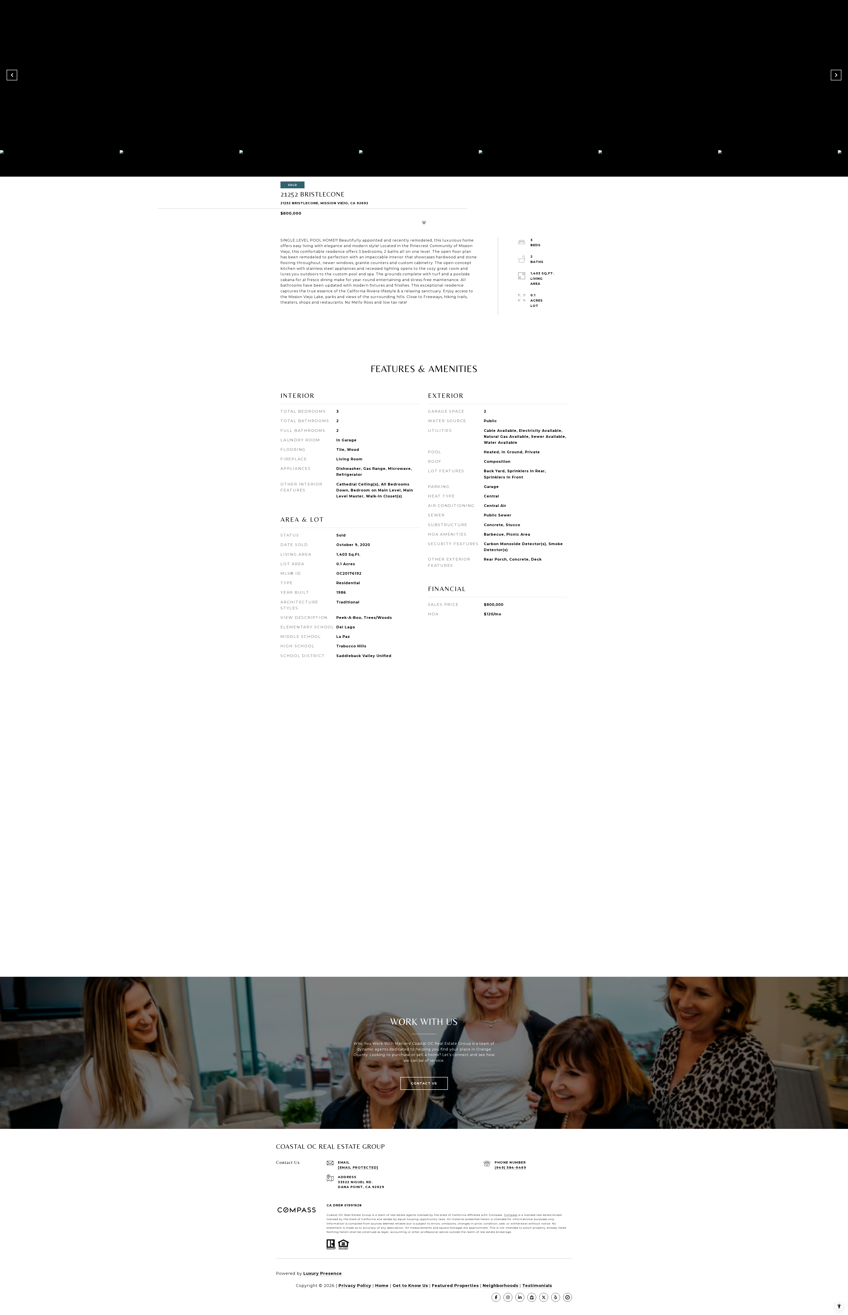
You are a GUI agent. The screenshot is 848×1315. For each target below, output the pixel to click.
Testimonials (537, 1285)
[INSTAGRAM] (508, 1297)
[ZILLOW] (531, 1297)
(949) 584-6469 (510, 1168)
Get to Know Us (410, 1285)
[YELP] (555, 1297)
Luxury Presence (322, 1273)
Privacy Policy (355, 1285)
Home (382, 1285)
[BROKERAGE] (567, 1297)
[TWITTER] (543, 1297)
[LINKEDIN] (519, 1297)
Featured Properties (455, 1285)
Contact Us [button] (424, 1083)
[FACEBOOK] (496, 1297)
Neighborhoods (500, 1285)
